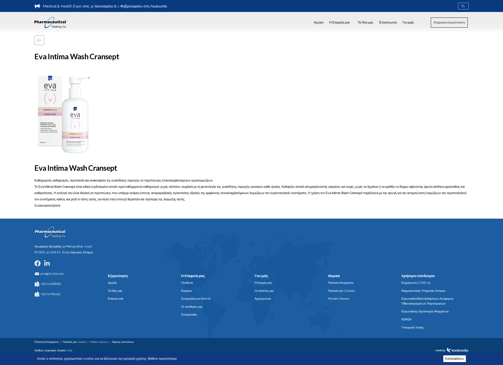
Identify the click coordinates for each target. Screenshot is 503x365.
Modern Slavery (99, 341)
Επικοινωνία (388, 22)
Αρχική (318, 22)
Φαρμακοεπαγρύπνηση (449, 22)
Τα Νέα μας (365, 22)
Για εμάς (408, 22)
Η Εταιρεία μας (339, 22)
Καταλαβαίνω (454, 358)
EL (463, 6)
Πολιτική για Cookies (74, 341)
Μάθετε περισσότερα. (162, 358)
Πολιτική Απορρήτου (46, 341)
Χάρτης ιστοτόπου (123, 341)
